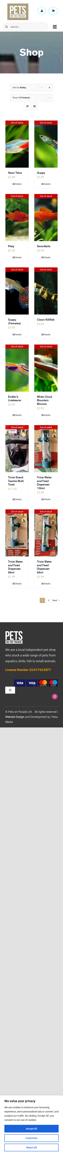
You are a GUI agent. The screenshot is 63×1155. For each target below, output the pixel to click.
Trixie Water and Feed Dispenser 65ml (44, 567)
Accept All (31, 1128)
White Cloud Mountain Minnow (44, 400)
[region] (31, 1125)
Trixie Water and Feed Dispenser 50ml (15, 567)
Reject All (31, 1147)
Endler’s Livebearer (14, 398)
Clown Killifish (46, 319)
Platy (11, 246)
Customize (31, 1138)
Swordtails (43, 246)
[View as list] (34, 106)
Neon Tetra (15, 172)
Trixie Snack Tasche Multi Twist (16, 481)
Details (18, 184)
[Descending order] (49, 87)
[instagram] (55, 697)
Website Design (14, 717)
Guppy (41, 172)
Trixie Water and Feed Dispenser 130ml (44, 483)
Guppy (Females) (14, 321)
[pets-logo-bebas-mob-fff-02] (14, 632)
